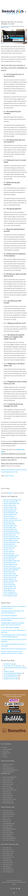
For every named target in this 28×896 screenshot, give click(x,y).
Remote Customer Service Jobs (12, 520)
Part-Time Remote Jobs (10, 595)
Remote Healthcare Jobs (10, 540)
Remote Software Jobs (10, 577)
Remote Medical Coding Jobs (12, 560)
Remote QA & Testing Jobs (11, 570)
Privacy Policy (6, 751)
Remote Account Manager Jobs (12, 500)
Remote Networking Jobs (8, 832)
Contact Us (5, 756)
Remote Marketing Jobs (10, 557)
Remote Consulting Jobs (10, 518)
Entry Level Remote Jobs (10, 594)
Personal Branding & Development (13, 673)
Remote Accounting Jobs (11, 501)
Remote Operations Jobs (10, 564)
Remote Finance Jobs (10, 535)
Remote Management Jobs (11, 555)
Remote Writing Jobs (9, 584)
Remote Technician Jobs (10, 581)
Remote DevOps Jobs (10, 527)
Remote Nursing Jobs (10, 562)
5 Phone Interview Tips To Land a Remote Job (13, 648)
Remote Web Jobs (9, 583)
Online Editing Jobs (9, 590)
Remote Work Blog (7, 26)
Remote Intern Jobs (9, 548)
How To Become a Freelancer (9, 615)
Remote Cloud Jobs (9, 516)
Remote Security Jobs (10, 573)
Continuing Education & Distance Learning (15, 667)
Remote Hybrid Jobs (9, 544)
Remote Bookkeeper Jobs (11, 513)
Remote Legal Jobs (9, 551)
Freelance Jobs (8, 671)
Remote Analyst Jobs (10, 505)
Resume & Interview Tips (10, 677)
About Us (5, 747)
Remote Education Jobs (10, 529)
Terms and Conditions (7, 749)
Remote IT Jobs (8, 549)
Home (2, 26)
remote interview (9, 475)
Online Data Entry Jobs (10, 588)
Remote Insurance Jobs (10, 546)
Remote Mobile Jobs (7, 830)
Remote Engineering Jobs (11, 531)
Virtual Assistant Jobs (10, 586)
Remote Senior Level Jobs (11, 575)
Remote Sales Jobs (9, 571)
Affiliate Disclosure (7, 753)
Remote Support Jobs (10, 579)
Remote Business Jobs (10, 514)
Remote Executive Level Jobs (12, 533)
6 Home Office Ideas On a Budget (10, 627)
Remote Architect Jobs (10, 507)
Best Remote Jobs (9, 664)
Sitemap (4, 754)
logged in (10, 493)
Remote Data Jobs (9, 522)
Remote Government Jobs (11, 536)
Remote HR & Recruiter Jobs (11, 542)
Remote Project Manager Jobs (12, 568)
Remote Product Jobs (10, 566)
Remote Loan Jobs (9, 553)
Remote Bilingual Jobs (10, 511)
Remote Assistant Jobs (10, 509)
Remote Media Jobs (9, 559)
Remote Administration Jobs (12, 503)
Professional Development (8, 469)
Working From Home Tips (11, 472)
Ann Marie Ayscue (21, 882)
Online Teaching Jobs (9, 592)
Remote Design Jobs (9, 524)
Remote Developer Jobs (10, 525)
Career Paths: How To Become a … (13, 666)
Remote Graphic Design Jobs (12, 538)
